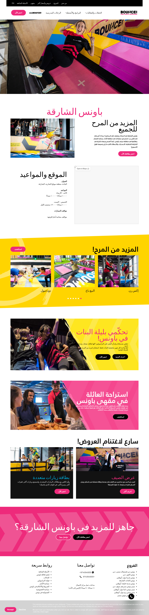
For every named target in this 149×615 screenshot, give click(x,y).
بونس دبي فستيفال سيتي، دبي (124, 571)
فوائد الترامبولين (43, 580)
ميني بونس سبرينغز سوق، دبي (124, 586)
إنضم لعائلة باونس (43, 574)
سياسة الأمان (44, 583)
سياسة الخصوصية (42, 589)
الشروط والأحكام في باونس (39, 586)
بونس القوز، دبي (129, 574)
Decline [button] (22, 609)
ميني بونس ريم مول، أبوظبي (124, 592)
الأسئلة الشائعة (44, 571)
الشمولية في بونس (42, 592)
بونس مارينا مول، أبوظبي (126, 577)
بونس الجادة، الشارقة (127, 580)
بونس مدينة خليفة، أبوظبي (125, 583)
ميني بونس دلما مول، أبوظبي (124, 589)
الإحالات (46, 577)
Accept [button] (10, 609)
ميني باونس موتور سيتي (126, 595)
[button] (80, 298)
